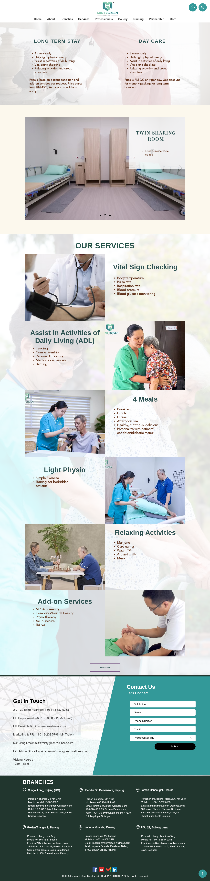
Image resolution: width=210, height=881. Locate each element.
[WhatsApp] (193, 7)
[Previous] (20, 63)
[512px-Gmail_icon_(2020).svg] (108, 869)
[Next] (189, 63)
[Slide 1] (100, 215)
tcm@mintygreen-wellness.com (110, 805)
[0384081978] (203, 7)
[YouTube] (101, 869)
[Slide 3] (109, 215)
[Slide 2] (104, 215)
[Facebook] (95, 869)
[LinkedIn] (114, 869)
